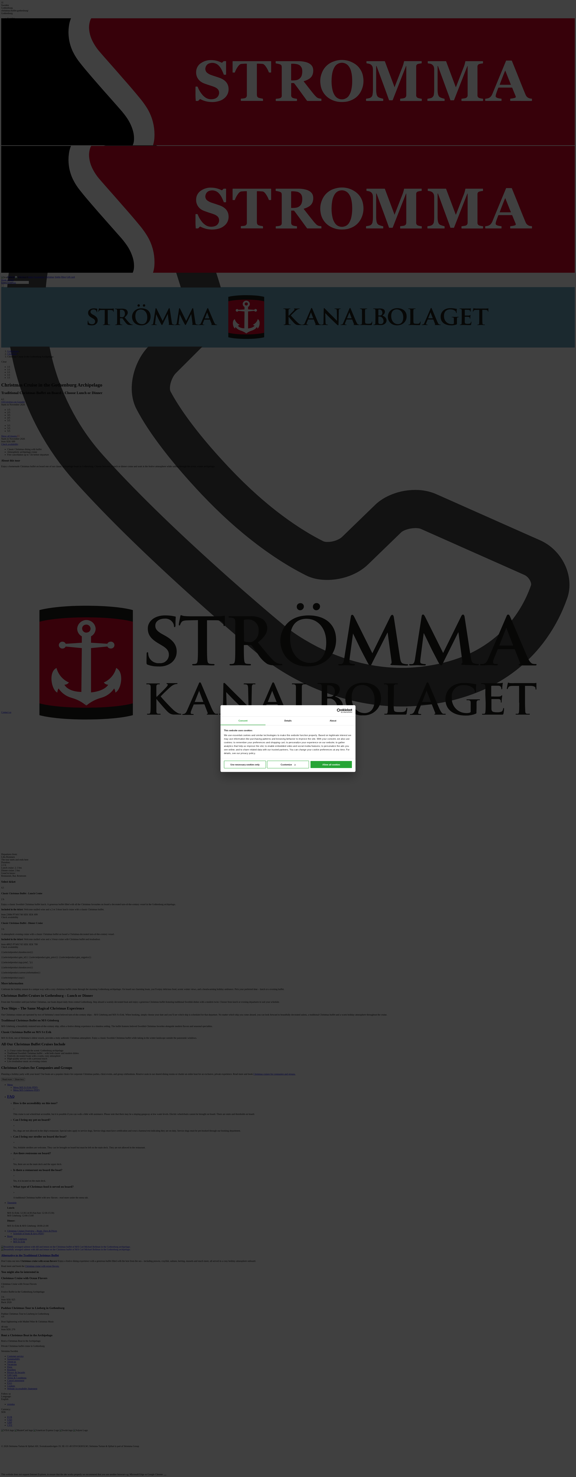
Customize (286, 764)
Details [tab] (288, 720)
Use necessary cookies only (245, 764)
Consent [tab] (243, 720)
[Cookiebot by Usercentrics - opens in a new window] (339, 711)
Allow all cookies (331, 764)
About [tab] (333, 720)
